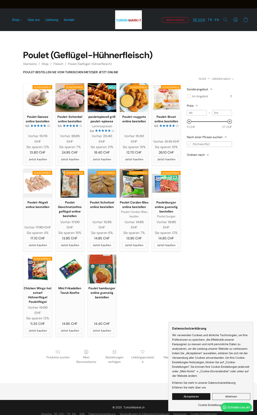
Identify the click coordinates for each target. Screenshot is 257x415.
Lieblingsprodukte (142, 359)
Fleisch (58, 64)
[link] (211, 403)
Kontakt (69, 20)
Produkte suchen (58, 357)
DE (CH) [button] (199, 20)
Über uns (33, 20)
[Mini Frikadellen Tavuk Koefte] (70, 269)
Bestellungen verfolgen (114, 359)
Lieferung (51, 20)
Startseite (30, 64)
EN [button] (217, 20)
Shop (16, 20)
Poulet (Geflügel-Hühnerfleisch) (90, 64)
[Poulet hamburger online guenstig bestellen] (102, 269)
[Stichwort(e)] (189, 144)
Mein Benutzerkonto (86, 359)
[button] (128, 19)
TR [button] (210, 20)
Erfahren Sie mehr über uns (189, 387)
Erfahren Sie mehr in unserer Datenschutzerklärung (204, 382)
